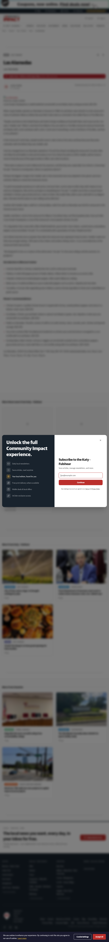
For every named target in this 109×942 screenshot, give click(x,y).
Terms (87, 489)
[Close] (100, 440)
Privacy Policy (96, 489)
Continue (80, 482)
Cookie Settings (83, 937)
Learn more (22, 938)
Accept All (99, 937)
